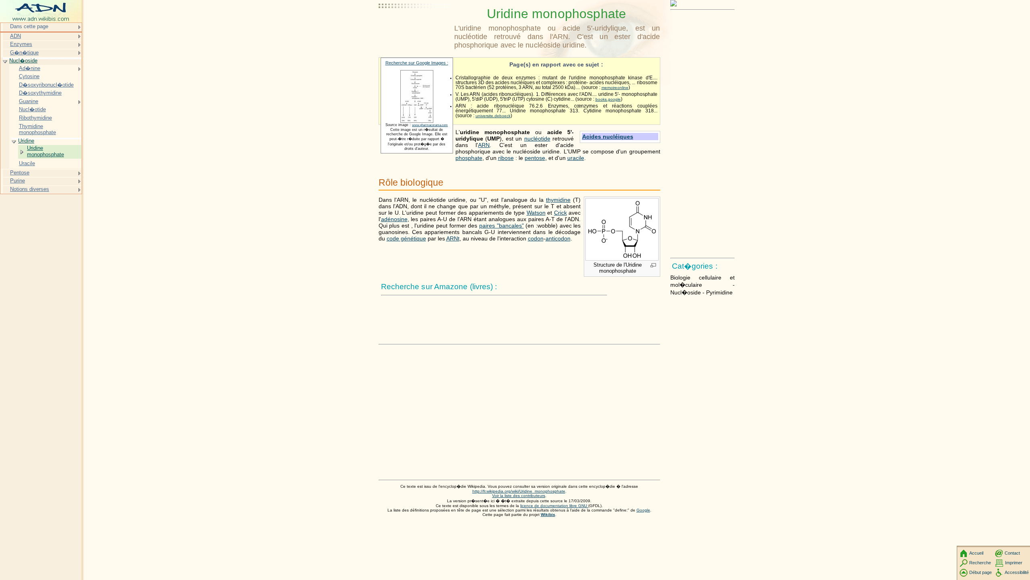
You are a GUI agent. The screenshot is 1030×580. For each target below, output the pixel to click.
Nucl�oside (23, 61)
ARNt (452, 238)
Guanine (28, 101)
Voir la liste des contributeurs (518, 495)
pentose (535, 158)
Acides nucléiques (607, 136)
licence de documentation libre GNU (554, 505)
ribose (506, 158)
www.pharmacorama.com (430, 125)
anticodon (558, 238)
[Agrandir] (653, 266)
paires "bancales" (501, 225)
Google (643, 510)
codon (536, 238)
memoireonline (615, 87)
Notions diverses (29, 189)
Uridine (26, 141)
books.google (608, 99)
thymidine (558, 200)
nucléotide (537, 138)
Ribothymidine (35, 118)
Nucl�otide (32, 109)
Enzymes (21, 44)
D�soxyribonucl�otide (46, 85)
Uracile (27, 163)
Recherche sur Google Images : (416, 62)
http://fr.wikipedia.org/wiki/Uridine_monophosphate (518, 491)
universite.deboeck (493, 116)
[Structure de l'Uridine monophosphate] (622, 259)
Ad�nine (29, 68)
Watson (536, 212)
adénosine (394, 219)
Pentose (19, 173)
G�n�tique (24, 53)
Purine (17, 181)
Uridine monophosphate (45, 151)
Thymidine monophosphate (37, 129)
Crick (560, 212)
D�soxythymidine (40, 93)
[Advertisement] (415, 26)
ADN (15, 36)
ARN (484, 145)
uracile (575, 158)
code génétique (406, 238)
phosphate (468, 158)
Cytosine (29, 76)
